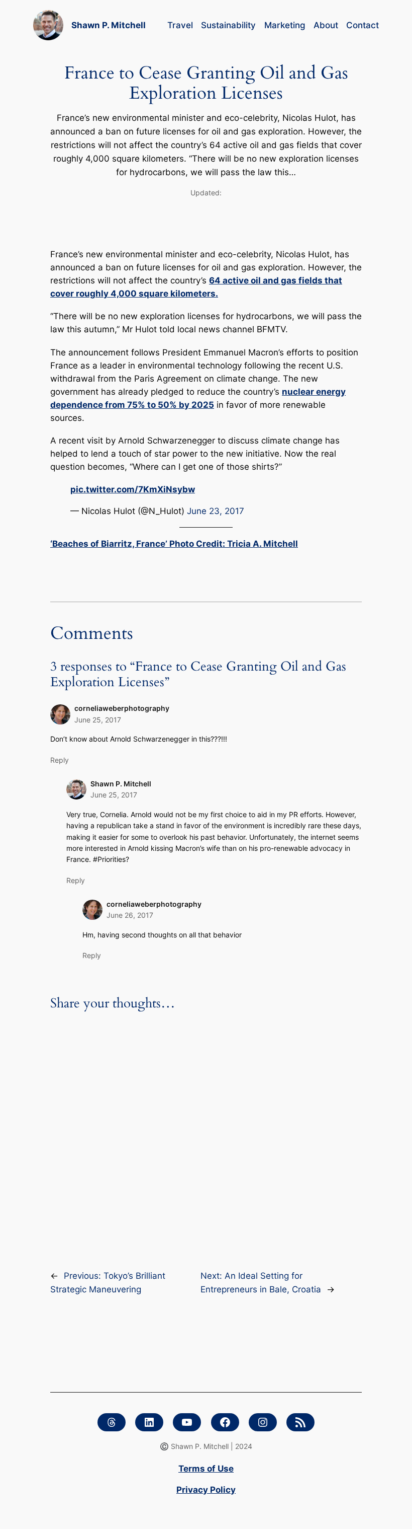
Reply (59, 760)
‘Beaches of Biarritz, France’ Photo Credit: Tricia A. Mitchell (174, 544)
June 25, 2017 (97, 719)
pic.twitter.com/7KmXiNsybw (132, 489)
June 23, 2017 (215, 511)
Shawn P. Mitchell (108, 25)
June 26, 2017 (130, 915)
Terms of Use (206, 1469)
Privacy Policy (206, 1490)
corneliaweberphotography (121, 708)
